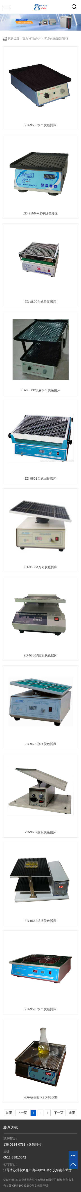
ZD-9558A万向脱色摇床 (40, 567)
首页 (25, 38)
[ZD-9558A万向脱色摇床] (40, 526)
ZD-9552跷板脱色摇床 (40, 832)
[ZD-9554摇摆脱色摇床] (40, 880)
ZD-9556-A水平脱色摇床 (40, 213)
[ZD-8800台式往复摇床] (40, 261)
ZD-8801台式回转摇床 (40, 478)
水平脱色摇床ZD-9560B (40, 1097)
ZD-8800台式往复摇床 (40, 301)
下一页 (58, 1113)
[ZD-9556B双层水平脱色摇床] (40, 349)
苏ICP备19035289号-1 (22, 1185)
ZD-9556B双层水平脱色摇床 (40, 390)
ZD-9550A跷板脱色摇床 (40, 655)
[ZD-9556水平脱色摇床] (40, 84)
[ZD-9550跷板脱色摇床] (40, 703)
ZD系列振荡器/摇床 (56, 38)
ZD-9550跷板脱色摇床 (40, 744)
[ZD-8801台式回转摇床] (40, 437)
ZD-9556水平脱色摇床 (40, 125)
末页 (72, 1113)
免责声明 (42, 1185)
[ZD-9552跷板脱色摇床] (40, 791)
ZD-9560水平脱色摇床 (40, 1009)
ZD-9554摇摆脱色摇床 (40, 921)
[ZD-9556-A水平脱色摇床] (40, 172)
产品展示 (36, 38)
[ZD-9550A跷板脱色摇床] (40, 614)
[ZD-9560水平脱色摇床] (40, 968)
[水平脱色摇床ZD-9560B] (40, 1057)
